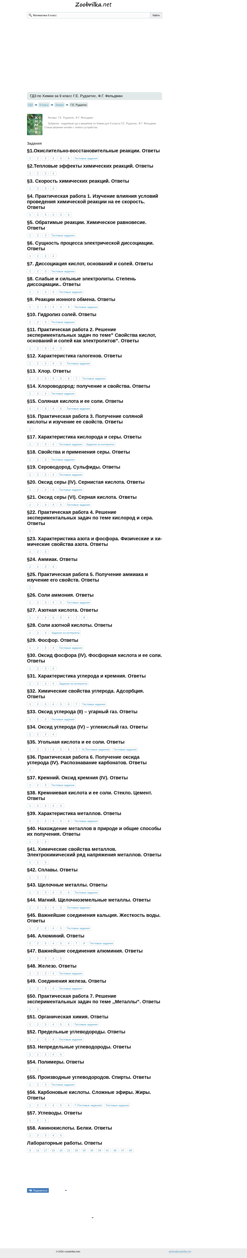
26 (76, 1150)
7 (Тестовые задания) (88, 1105)
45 (115, 1150)
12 (37, 1150)
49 (130, 1150)
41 (107, 1150)
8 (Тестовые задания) (96, 749)
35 (91, 1150)
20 (61, 1150)
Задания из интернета (100, 444)
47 (122, 1150)
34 (84, 1150)
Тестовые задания (86, 158)
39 (99, 1150)
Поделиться (40, 1190)
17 (45, 1150)
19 (53, 1150)
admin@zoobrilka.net (180, 1251)
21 (68, 1150)
